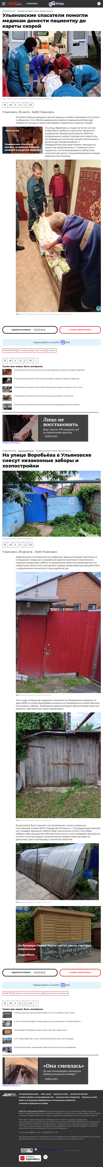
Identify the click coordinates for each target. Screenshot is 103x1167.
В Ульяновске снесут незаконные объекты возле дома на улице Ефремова (45, 1047)
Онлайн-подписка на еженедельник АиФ (36, 1097)
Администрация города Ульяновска (17, 538)
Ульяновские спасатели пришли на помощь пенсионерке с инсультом (43, 396)
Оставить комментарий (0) (80, 330)
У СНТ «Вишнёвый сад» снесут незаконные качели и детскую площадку (44, 1039)
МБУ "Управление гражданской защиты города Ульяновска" (27, 98)
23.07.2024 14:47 (8, 11)
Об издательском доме (29, 1094)
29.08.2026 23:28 (9, 451)
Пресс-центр (46, 1094)
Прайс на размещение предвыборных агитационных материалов (47, 1100)
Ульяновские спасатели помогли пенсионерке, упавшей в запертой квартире (46, 379)
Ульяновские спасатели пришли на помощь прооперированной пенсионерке (47, 405)
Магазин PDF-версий (78, 1094)
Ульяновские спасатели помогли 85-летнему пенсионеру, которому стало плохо (48, 387)
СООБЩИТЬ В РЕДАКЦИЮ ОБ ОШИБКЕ (33, 1103)
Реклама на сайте (89, 1097)
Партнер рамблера (72, 1150)
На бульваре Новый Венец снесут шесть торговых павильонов (54, 947)
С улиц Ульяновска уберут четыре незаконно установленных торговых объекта (47, 1021)
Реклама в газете (60, 1094)
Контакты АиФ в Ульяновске (68, 1097)
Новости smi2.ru (11, 442)
